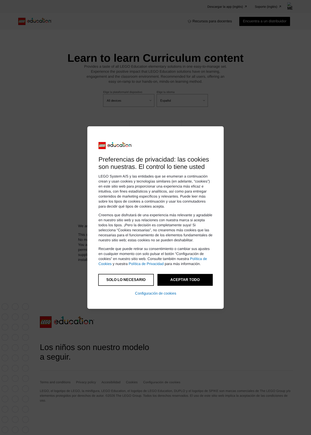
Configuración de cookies (155, 293)
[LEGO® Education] (115, 145)
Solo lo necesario (125, 280)
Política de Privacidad (146, 264)
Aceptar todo (185, 280)
